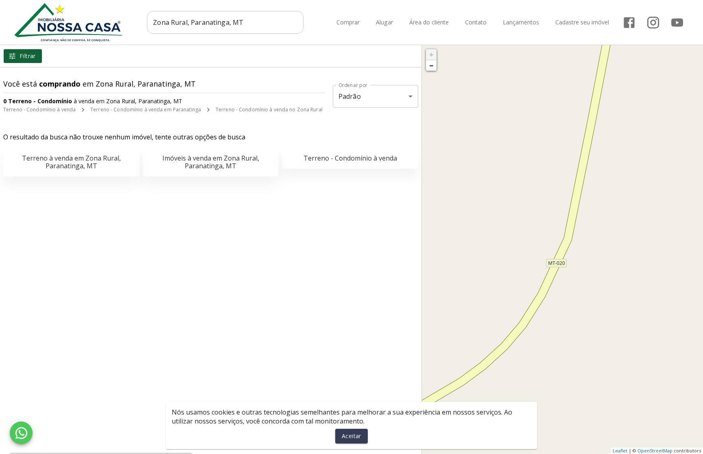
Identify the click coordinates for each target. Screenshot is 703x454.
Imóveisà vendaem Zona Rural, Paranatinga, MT (210, 162)
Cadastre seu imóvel (582, 22)
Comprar (348, 22)
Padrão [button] (349, 96)
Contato (476, 22)
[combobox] (225, 22)
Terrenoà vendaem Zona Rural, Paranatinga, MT (71, 162)
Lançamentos (521, 22)
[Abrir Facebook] (629, 22)
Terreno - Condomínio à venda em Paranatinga (145, 109)
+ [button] (431, 54)
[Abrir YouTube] (677, 22)
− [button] (431, 65)
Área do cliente (429, 22)
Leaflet (620, 450)
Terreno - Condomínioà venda (350, 158)
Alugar (384, 22)
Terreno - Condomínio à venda (39, 109)
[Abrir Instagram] (653, 22)
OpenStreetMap (655, 450)
